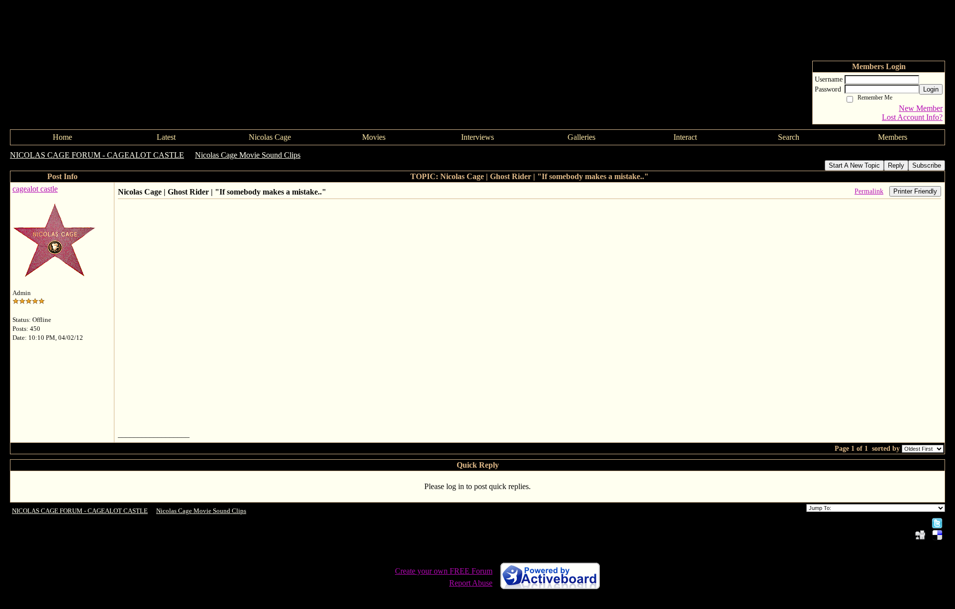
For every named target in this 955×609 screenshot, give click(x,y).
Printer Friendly (915, 191)
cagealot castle (35, 189)
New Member (921, 108)
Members (892, 137)
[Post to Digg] (920, 534)
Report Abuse (470, 583)
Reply (896, 165)
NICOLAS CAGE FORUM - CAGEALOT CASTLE (97, 155)
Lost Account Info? (912, 117)
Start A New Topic (854, 165)
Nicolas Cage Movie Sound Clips (247, 155)
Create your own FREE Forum (443, 571)
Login (931, 89)
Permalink (869, 191)
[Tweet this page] (937, 522)
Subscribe (926, 165)
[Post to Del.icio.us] (937, 534)
